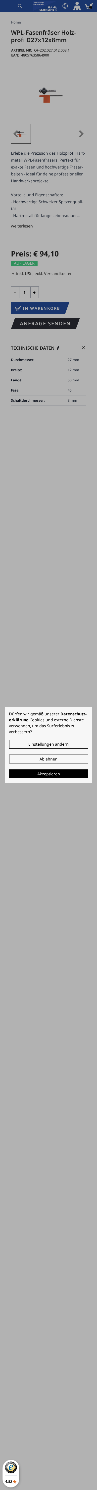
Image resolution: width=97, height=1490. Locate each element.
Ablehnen (48, 759)
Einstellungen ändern (48, 744)
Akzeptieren (48, 774)
